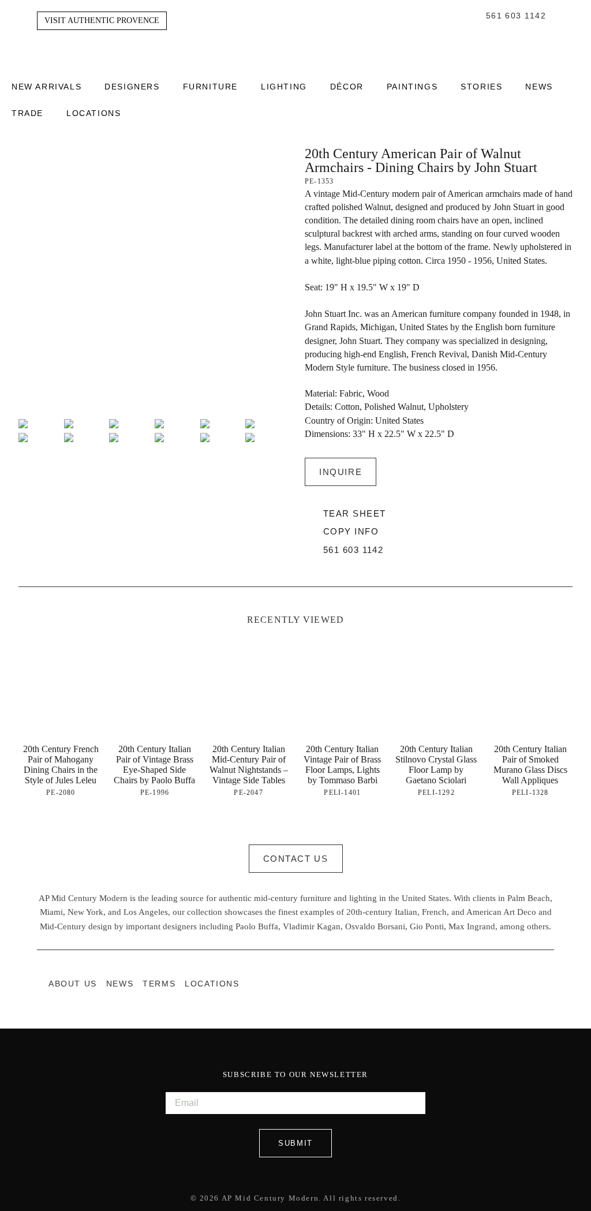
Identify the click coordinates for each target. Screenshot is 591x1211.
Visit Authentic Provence (101, 20)
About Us (72, 984)
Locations (93, 114)
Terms (159, 984)
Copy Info (351, 531)
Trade (27, 114)
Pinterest (548, 983)
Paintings (412, 87)
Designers (131, 87)
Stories (481, 87)
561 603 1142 (516, 16)
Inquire (340, 472)
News (538, 87)
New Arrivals (46, 87)
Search (474, 16)
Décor (347, 87)
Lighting (284, 87)
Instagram (525, 983)
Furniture (210, 87)
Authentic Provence (295, 36)
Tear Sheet (354, 513)
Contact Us (295, 859)
